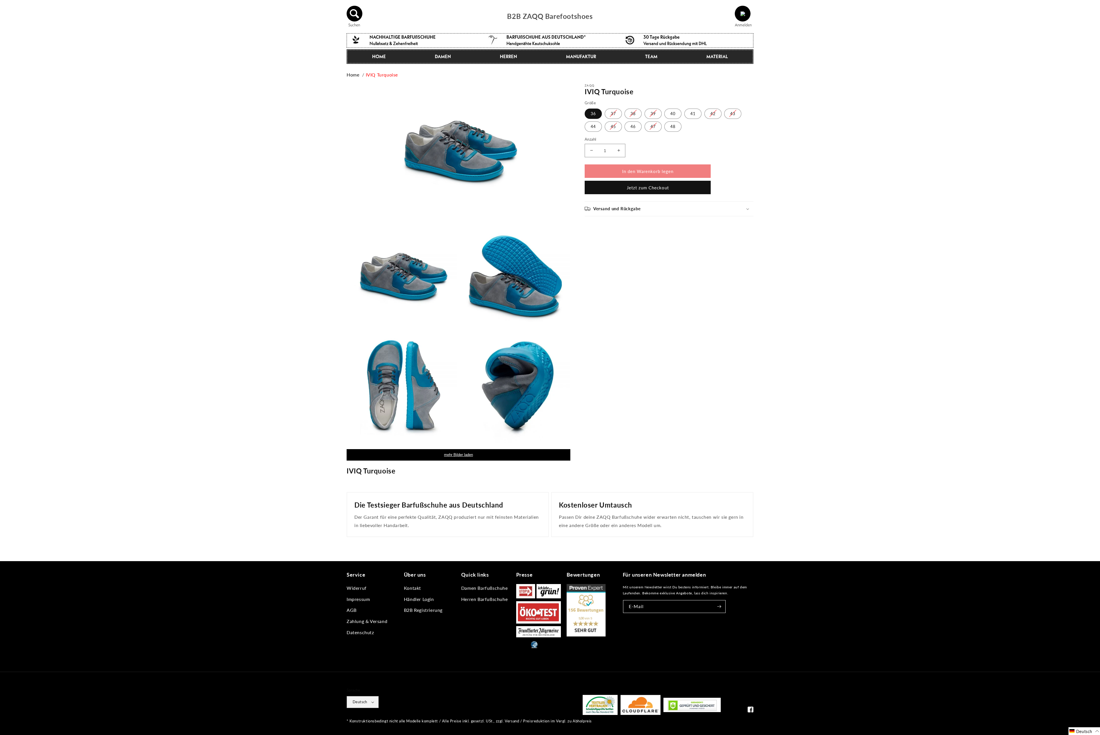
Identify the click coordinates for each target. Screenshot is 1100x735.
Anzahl (590, 139)
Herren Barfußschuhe (484, 599)
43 (732, 113)
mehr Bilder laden (458, 455)
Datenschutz (360, 632)
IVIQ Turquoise (382, 74)
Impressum (358, 599)
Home (379, 56)
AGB (352, 610)
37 (613, 113)
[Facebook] (750, 711)
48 (672, 126)
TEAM (651, 56)
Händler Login (419, 599)
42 (713, 113)
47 (653, 126)
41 (693, 113)
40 (672, 113)
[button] (354, 13)
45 (613, 126)
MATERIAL (717, 56)
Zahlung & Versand (367, 621)
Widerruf (357, 588)
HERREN (508, 56)
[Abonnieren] (719, 606)
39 (653, 113)
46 (633, 126)
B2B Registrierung (423, 610)
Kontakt (412, 588)
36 (593, 113)
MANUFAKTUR (581, 56)
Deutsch (360, 701)
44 (593, 126)
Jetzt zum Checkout (648, 187)
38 (633, 113)
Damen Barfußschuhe (484, 588)
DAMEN (443, 56)
